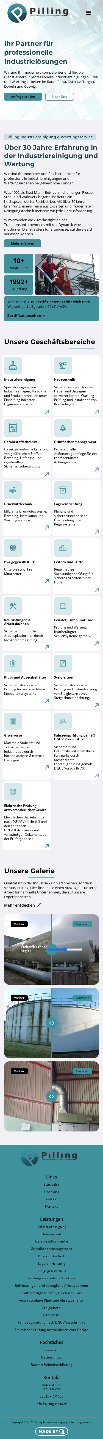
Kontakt (51, 1206)
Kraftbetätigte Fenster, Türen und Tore (51, 1293)
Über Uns (59, 96)
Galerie (51, 1199)
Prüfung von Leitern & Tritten (51, 1278)
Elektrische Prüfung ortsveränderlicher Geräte (51, 1330)
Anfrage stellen (23, 96)
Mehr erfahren (22, 243)
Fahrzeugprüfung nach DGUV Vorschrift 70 (51, 1322)
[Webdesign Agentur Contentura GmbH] (51, 1431)
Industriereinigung (51, 1227)
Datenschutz (51, 1357)
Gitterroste (51, 1315)
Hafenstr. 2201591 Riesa (51, 1387)
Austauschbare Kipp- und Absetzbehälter (51, 1300)
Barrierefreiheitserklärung (52, 1365)
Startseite (51, 1184)
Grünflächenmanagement (51, 1249)
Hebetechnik (51, 1234)
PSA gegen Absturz (51, 1271)
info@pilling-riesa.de (52, 1404)
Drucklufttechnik (51, 1256)
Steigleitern (51, 1308)
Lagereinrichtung (51, 1264)
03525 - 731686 (51, 1396)
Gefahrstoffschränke (51, 1241)
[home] (40, 13)
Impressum (51, 1350)
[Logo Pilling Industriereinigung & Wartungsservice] (51, 1157)
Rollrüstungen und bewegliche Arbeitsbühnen (51, 1286)
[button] (88, 12)
